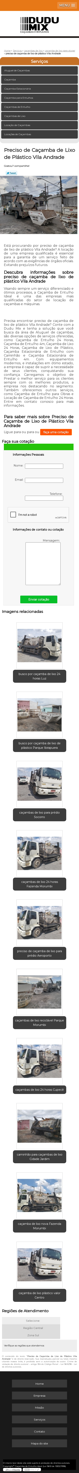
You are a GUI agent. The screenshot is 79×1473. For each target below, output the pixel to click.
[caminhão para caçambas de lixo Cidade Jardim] (39, 1124)
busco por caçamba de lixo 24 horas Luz (39, 676)
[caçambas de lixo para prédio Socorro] (39, 782)
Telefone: (56, 494)
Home (39, 1383)
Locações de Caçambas (17, 134)
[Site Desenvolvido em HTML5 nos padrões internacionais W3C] (32, 1469)
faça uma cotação (56, 432)
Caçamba (10, 79)
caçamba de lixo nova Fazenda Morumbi (39, 1226)
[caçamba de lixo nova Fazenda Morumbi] (39, 1194)
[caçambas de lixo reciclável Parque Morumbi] (39, 990)
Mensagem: (52, 540)
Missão (39, 1407)
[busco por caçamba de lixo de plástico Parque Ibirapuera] (39, 713)
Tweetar (11, 173)
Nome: (19, 465)
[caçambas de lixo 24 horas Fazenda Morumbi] (39, 852)
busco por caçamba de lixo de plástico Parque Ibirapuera (40, 745)
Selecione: (33, 1320)
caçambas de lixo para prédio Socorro (39, 815)
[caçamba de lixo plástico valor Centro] (39, 1263)
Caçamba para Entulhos (18, 97)
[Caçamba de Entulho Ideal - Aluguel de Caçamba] (39, 23)
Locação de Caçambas (17, 125)
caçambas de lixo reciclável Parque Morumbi (39, 1023)
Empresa (39, 1395)
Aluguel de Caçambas (17, 70)
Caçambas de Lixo (14, 115)
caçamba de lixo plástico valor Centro (39, 1295)
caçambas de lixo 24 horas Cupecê (39, 1090)
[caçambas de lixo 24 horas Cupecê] (39, 1059)
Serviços (39, 61)
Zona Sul (33, 1335)
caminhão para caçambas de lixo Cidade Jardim (39, 1157)
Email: (20, 480)
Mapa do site (39, 1443)
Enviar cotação (38, 599)
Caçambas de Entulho (17, 106)
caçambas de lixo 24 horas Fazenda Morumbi (39, 884)
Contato (39, 1431)
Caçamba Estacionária (17, 88)
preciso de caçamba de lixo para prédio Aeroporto (39, 953)
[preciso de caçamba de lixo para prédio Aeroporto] (39, 921)
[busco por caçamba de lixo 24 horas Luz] (39, 644)
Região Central (33, 1328)
